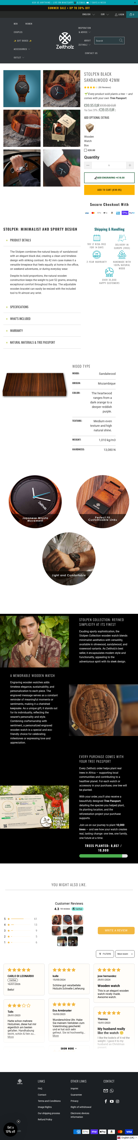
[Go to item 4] (57, 930)
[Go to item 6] (78, 930)
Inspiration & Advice (84, 30)
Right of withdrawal (81, 1107)
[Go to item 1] (57, 920)
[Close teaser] (18, 1121)
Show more (67, 1048)
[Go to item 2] (67, 920)
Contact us (91, 53)
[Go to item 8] (73, 941)
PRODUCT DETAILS (20, 240)
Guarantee (76, 1094)
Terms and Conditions (49, 1101)
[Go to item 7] (62, 941)
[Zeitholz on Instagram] (117, 1101)
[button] (20, 918)
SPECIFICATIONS (19, 307)
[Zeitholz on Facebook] (106, 1101)
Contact (42, 1094)
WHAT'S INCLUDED (20, 318)
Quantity (91, 157)
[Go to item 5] (67, 930)
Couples (18, 32)
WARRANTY (16, 330)
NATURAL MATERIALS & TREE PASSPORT (32, 342)
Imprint (74, 1088)
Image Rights (45, 1107)
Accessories (21, 49)
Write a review (116, 930)
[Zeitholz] (65, 41)
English (86, 14)
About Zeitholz (84, 42)
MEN (16, 23)
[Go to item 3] (78, 920)
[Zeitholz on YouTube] (111, 1101)
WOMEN (28, 23)
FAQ (40, 1088)
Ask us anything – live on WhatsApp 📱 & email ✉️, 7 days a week (69, 2)
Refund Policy (45, 1119)
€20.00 (91, 150)
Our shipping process (49, 1113)
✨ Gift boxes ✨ (23, 40)
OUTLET (18, 57)
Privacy (74, 1101)
